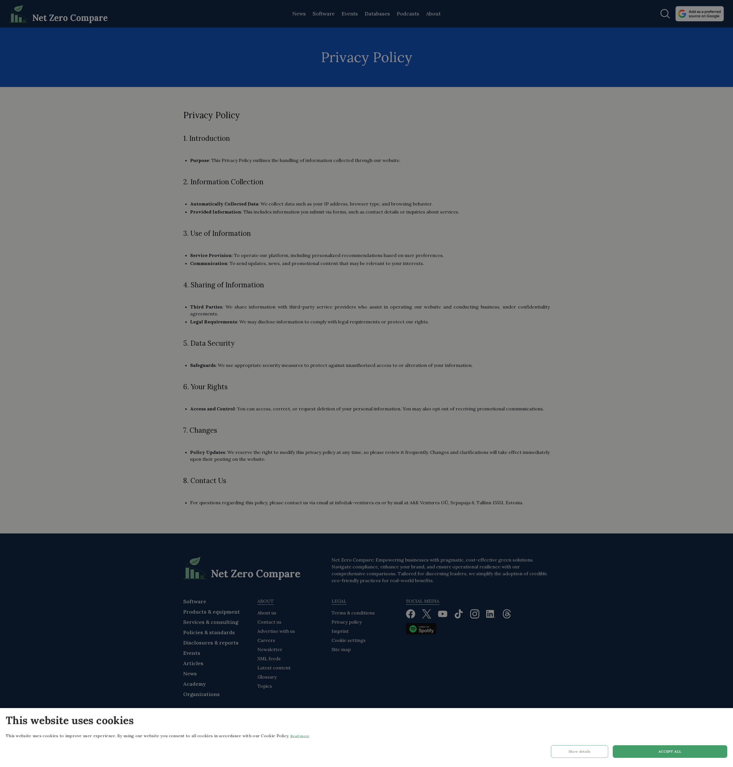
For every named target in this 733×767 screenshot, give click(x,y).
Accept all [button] (670, 751)
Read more (300, 736)
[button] (579, 753)
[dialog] (366, 737)
